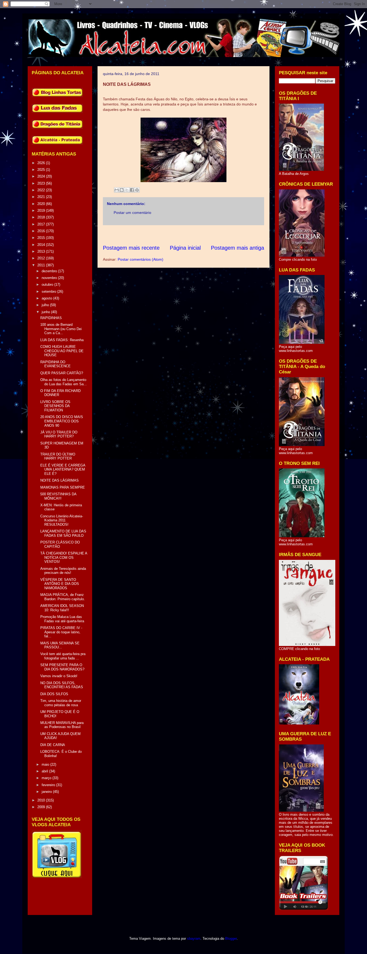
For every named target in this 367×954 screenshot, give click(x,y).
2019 (41, 211)
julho (46, 305)
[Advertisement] (200, 235)
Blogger (231, 939)
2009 (41, 807)
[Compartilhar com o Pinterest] (137, 190)
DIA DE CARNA (52, 745)
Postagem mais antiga (237, 248)
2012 (41, 258)
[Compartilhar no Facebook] (132, 190)
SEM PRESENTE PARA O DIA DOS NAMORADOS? (62, 667)
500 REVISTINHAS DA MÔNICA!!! (58, 496)
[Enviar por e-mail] (116, 190)
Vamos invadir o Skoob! (58, 676)
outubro (48, 284)
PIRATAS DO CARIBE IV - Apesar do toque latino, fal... (61, 632)
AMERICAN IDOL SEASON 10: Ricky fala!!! (62, 608)
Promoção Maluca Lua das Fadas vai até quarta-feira (62, 619)
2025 (41, 170)
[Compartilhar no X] (126, 190)
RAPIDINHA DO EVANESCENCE (55, 364)
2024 (41, 176)
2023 (41, 183)
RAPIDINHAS (51, 318)
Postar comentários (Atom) (140, 259)
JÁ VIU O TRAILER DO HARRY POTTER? (58, 434)
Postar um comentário (132, 212)
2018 (41, 217)
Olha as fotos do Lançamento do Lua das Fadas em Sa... (63, 382)
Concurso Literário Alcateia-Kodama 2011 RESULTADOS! (61, 520)
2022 (41, 190)
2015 (41, 238)
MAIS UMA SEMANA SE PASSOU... (60, 645)
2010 (41, 800)
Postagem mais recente (131, 248)
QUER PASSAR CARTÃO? (61, 373)
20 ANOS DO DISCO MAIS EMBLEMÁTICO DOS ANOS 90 (61, 421)
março (47, 778)
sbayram (193, 939)
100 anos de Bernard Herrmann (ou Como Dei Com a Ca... (61, 329)
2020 (41, 204)
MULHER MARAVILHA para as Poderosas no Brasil (62, 725)
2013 (41, 251)
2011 (41, 265)
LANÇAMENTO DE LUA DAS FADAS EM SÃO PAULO (63, 533)
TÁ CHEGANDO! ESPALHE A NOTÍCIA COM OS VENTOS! (63, 557)
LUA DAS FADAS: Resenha (62, 340)
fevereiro (49, 785)
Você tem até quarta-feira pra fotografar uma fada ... (62, 656)
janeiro (47, 792)
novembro (50, 278)
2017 (41, 224)
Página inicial (185, 248)
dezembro (50, 271)
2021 (41, 197)
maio (46, 764)
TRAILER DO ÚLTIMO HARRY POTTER (57, 456)
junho (46, 312)
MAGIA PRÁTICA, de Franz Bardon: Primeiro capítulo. (62, 597)
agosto (47, 298)
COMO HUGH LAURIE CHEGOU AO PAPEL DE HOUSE (62, 351)
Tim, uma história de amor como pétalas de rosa (60, 703)
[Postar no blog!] (121, 190)
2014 (41, 245)
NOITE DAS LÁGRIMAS (59, 480)
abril (45, 771)
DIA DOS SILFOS (54, 694)
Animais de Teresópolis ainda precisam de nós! (63, 571)
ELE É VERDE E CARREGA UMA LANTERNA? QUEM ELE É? (62, 469)
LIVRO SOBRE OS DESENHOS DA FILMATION (55, 406)
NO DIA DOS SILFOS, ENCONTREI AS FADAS (61, 685)
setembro (49, 291)
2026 (41, 163)
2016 (41, 231)
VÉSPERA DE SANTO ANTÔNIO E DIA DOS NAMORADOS (59, 584)
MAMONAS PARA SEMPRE (62, 487)
